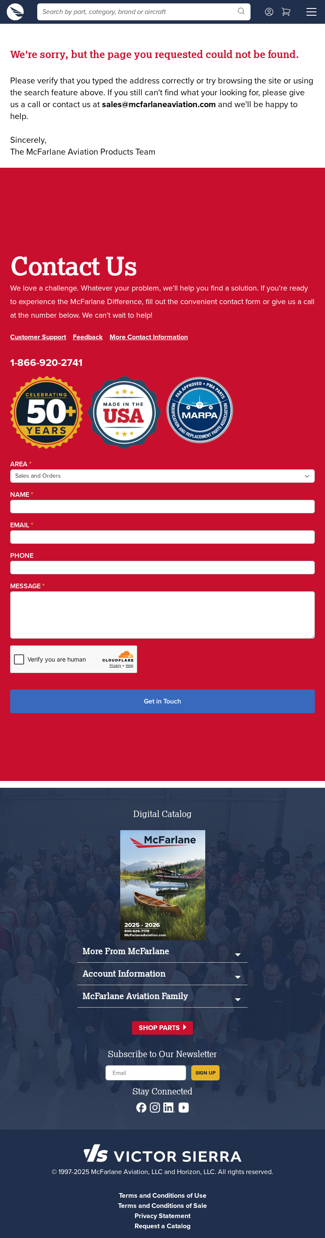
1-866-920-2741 (46, 362)
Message (27, 586)
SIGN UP (205, 1073)
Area (21, 464)
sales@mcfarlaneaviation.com (159, 104)
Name (21, 494)
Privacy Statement (162, 1216)
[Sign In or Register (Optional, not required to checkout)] (269, 12)
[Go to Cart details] (286, 12)
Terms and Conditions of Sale (162, 1205)
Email (21, 525)
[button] (162, 1028)
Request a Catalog (162, 1226)
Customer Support (38, 337)
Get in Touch (162, 701)
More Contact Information (149, 337)
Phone (21, 555)
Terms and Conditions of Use (163, 1195)
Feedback (88, 337)
